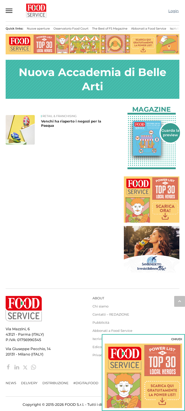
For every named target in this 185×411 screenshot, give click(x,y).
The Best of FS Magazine (109, 28)
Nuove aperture (38, 28)
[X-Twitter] (25, 367)
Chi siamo (100, 306)
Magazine (151, 109)
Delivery (29, 383)
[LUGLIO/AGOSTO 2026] (152, 138)
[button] (9, 10)
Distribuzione (55, 383)
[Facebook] (9, 367)
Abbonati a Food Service (148, 28)
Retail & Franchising (59, 116)
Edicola (98, 347)
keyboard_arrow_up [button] (179, 301)
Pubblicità (100, 323)
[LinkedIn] (17, 367)
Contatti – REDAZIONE (110, 314)
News (11, 383)
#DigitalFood (85, 383)
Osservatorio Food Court (70, 28)
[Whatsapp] (33, 367)
